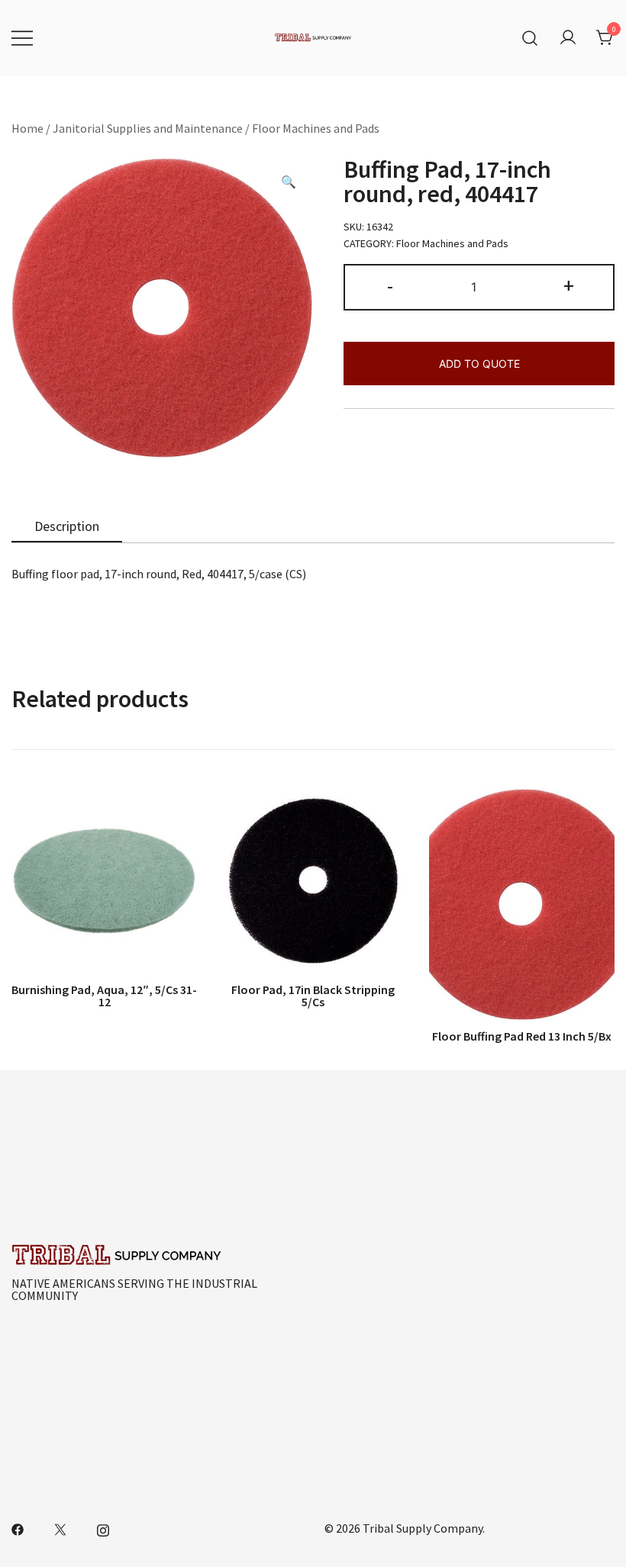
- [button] (390, 285)
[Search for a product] (530, 38)
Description (66, 526)
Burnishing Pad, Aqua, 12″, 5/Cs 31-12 (104, 995)
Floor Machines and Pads (315, 128)
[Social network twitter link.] (60, 1528)
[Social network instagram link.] (103, 1528)
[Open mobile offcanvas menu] (22, 38)
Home (27, 128)
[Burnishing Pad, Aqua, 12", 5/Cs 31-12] (104, 880)
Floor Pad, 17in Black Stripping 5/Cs (313, 995)
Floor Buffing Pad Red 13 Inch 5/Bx (521, 1036)
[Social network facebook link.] (17, 1528)
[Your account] (568, 38)
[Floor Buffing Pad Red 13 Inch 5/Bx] (522, 904)
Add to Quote (479, 363)
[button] (288, 181)
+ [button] (568, 285)
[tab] (66, 527)
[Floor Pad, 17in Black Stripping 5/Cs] (312, 880)
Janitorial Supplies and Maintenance (148, 128)
